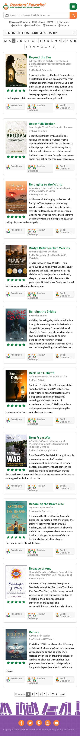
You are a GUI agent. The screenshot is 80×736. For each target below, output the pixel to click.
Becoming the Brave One (46, 504)
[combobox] (40, 15)
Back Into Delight (41, 373)
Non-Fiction (34, 25)
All (5, 40)
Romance (51, 25)
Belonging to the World (46, 184)
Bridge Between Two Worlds (49, 248)
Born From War (40, 437)
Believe (34, 632)
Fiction (18, 25)
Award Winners (21, 22)
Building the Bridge (42, 311)
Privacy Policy (56, 729)
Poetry (65, 25)
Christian (64, 22)
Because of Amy (40, 568)
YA (51, 22)
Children (40, 22)
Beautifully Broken (42, 123)
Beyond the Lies (40, 57)
